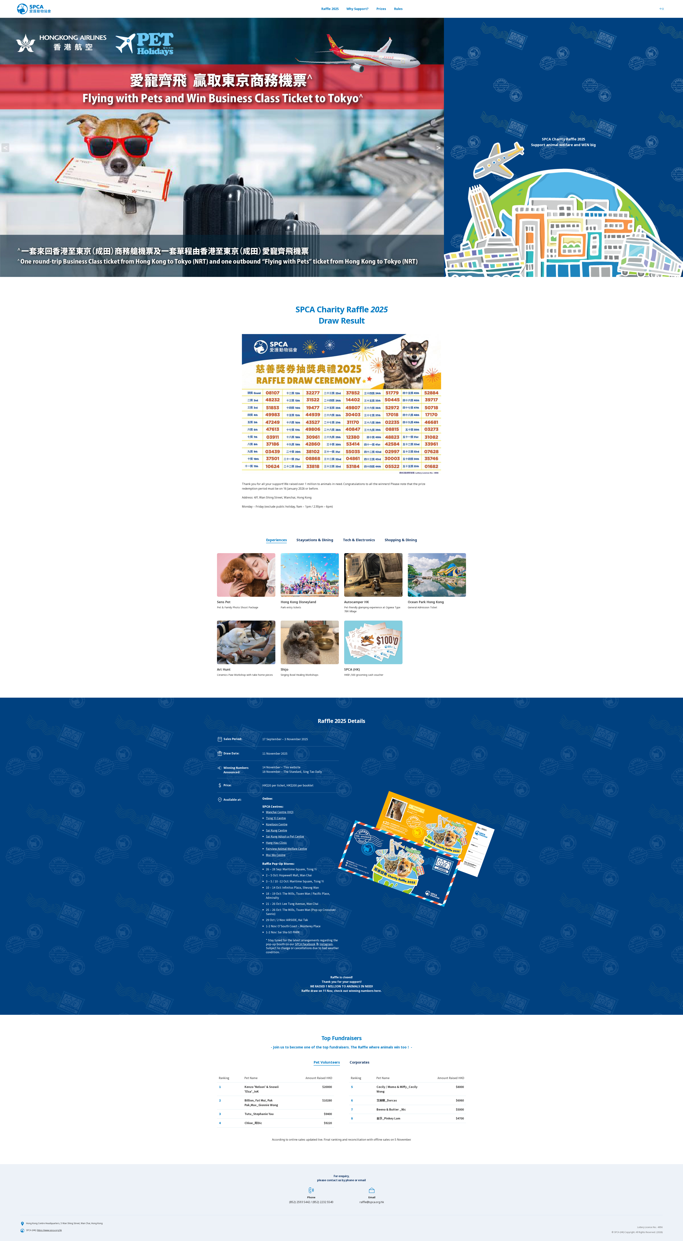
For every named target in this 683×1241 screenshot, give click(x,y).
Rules (398, 9)
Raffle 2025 (330, 9)
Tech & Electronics (359, 539)
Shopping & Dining (401, 539)
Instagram (326, 944)
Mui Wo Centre (275, 855)
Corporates (359, 1062)
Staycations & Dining (315, 539)
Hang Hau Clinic (276, 842)
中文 (662, 8)
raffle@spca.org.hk (371, 1202)
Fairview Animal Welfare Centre (286, 848)
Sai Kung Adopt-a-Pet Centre (285, 836)
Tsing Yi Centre (276, 818)
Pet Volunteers (327, 1062)
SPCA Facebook (305, 944)
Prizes (381, 9)
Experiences (276, 539)
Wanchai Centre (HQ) (279, 812)
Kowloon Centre (276, 824)
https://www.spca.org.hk (49, 1230)
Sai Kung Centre (276, 830)
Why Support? (357, 9)
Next (447, 147)
